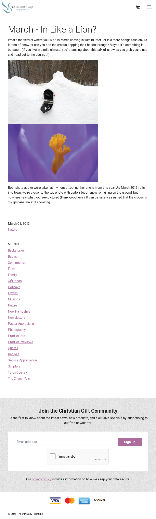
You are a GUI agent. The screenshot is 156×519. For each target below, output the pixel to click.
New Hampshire (19, 311)
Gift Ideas (15, 281)
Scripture (14, 366)
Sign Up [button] (129, 442)
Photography (17, 330)
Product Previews (20, 342)
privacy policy (41, 479)
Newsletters (16, 317)
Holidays (14, 287)
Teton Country (17, 372)
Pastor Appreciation (22, 324)
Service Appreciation (22, 360)
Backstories (16, 250)
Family (12, 275)
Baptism (14, 256)
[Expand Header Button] (150, 7)
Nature (12, 229)
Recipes (14, 354)
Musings (14, 299)
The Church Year (19, 379)
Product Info (16, 336)
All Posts (13, 243)
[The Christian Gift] (17, 7)
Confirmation (17, 263)
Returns (38, 513)
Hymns (13, 293)
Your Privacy (25, 513)
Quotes (13, 348)
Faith (11, 269)
